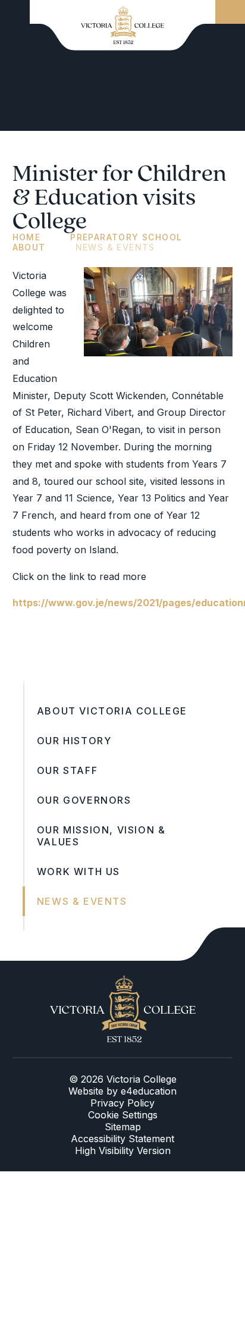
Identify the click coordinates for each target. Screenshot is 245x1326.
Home (26, 237)
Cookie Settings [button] (123, 1115)
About (29, 247)
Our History (74, 741)
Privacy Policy (122, 1103)
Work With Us (78, 871)
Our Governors (84, 800)
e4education (149, 1091)
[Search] (230, 12)
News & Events (115, 247)
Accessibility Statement (122, 1139)
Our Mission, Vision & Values (101, 836)
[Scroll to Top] (211, 944)
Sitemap (123, 1127)
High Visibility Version (123, 1150)
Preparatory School (126, 237)
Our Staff (67, 770)
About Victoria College (112, 711)
